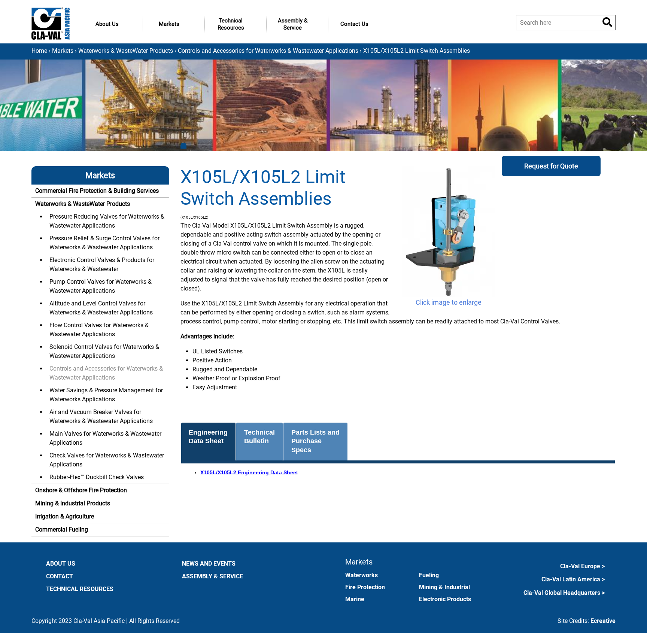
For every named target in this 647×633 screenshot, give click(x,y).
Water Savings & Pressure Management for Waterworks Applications (106, 395)
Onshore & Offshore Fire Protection (81, 490)
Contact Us (354, 24)
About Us (107, 24)
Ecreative (603, 620)
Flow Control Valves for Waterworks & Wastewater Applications (99, 330)
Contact (59, 576)
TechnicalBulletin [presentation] (259, 437)
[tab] (208, 442)
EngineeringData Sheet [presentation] (208, 437)
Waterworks (361, 575)
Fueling (429, 575)
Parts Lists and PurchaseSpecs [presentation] (315, 441)
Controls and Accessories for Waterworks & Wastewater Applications (268, 50)
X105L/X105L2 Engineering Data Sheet (249, 472)
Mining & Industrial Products (72, 503)
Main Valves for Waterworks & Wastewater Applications (105, 438)
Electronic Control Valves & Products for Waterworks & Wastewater (101, 264)
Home (39, 50)
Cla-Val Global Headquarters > (564, 592)
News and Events (209, 563)
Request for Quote (551, 166)
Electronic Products (445, 599)
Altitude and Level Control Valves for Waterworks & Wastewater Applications (101, 308)
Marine (354, 599)
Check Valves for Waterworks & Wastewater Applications (106, 460)
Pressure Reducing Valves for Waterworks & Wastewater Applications (106, 221)
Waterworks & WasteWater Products (125, 50)
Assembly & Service (292, 24)
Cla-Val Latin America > (573, 579)
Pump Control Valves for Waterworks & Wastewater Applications (100, 286)
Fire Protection (365, 587)
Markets (169, 24)
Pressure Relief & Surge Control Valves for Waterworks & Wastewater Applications (104, 243)
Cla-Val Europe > (582, 566)
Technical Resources (231, 24)
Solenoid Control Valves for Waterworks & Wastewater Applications (104, 351)
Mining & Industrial (444, 587)
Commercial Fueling (61, 529)
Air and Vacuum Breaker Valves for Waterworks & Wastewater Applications (101, 416)
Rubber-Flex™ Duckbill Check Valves (96, 477)
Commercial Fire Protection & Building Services (97, 190)
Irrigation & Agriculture (64, 516)
